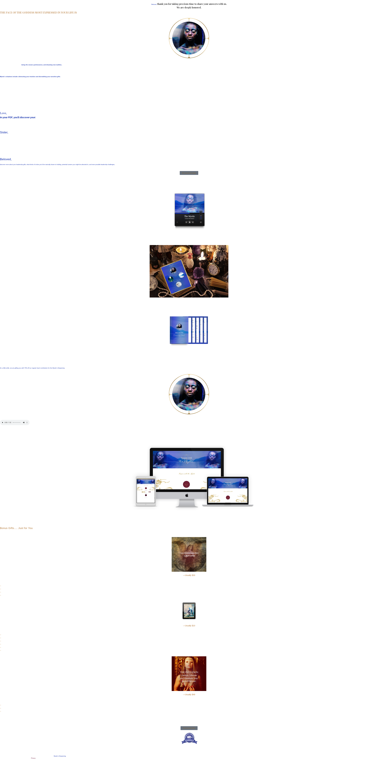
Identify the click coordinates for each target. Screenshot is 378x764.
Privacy (33, 758)
